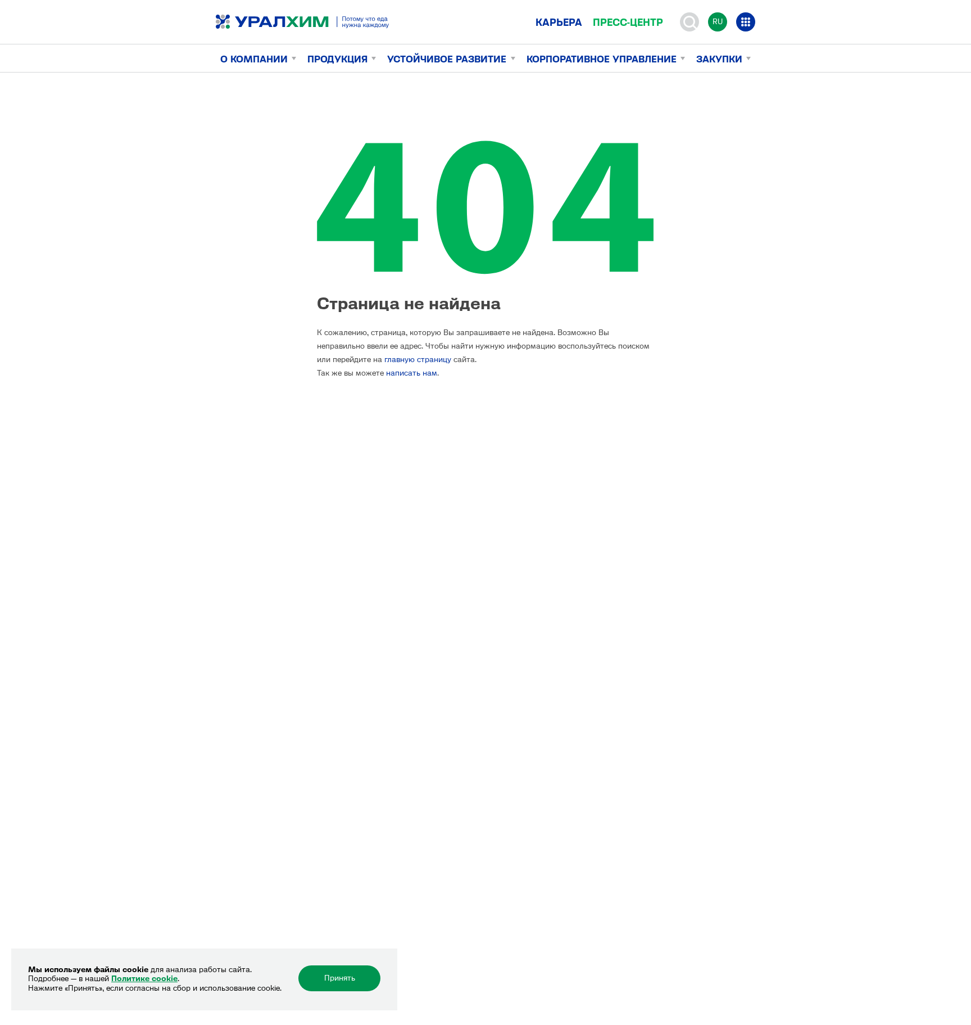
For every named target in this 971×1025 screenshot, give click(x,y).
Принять (339, 978)
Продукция (337, 59)
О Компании (254, 59)
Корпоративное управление (602, 59)
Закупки (719, 59)
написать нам (411, 373)
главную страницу (417, 359)
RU (718, 21)
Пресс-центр (628, 22)
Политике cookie (144, 978)
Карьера (559, 22)
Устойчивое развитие (446, 59)
